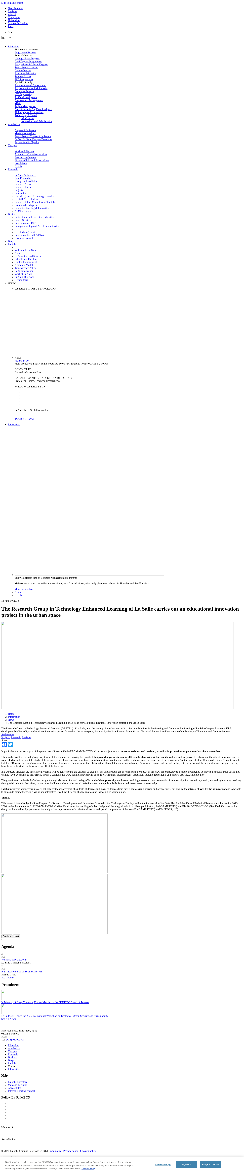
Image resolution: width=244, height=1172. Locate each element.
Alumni (12, 14)
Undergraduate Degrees (27, 58)
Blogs (11, 241)
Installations (21, 163)
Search (11, 32)
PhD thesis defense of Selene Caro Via (21, 971)
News (18, 592)
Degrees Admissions (25, 130)
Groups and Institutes (26, 181)
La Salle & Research (25, 175)
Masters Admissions (25, 133)
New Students (15, 8)
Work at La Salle (23, 274)
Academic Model (24, 265)
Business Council (24, 238)
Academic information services (31, 154)
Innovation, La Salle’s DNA (29, 235)
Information (14, 424)
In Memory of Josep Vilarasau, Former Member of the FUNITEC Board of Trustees (45, 1002)
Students (12, 11)
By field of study (23, 82)
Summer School (23, 76)
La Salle (12, 244)
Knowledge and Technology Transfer (34, 196)
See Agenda (7, 977)
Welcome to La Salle (25, 250)
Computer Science (24, 91)
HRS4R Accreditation (26, 199)
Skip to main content (12, 2)
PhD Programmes (24, 79)
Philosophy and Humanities (29, 112)
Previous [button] (7, 936)
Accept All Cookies (210, 1164)
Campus (12, 145)
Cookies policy (88, 1151)
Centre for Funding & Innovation (32, 208)
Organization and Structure (29, 256)
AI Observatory (23, 211)
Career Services (23, 220)
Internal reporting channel (21, 1091)
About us (19, 253)
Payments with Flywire (27, 142)
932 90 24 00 (22, 360)
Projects (19, 190)
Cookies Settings (163, 1164)
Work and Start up (24, 151)
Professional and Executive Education (34, 217)
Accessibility (14, 1088)
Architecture (7, 734)
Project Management (25, 106)
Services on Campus (25, 157)
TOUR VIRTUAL (25, 418)
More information (24, 589)
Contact (12, 283)
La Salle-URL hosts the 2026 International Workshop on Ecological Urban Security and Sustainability (54, 1016)
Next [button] (16, 936)
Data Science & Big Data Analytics (33, 109)
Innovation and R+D (25, 223)
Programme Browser (25, 52)
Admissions (14, 124)
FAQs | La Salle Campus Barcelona (33, 139)
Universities (14, 20)
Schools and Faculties (26, 259)
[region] (122, 1164)
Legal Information (24, 271)
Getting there (21, 280)
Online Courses (23, 70)
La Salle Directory (24, 277)
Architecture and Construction (30, 85)
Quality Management (26, 262)
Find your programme (26, 49)
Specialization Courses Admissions (33, 136)
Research (13, 169)
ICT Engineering (23, 94)
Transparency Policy (25, 268)
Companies (14, 17)
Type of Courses (23, 55)
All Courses (27, 118)
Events (18, 166)
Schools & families (18, 23)
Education (13, 46)
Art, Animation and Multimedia (31, 88)
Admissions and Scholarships (36, 121)
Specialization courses (26, 67)
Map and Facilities (17, 1085)
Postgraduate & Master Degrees (31, 64)
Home (11, 713)
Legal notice (54, 1151)
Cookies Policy (88, 1168)
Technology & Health (26, 115)
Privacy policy (70, 1151)
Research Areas (23, 184)
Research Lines (23, 187)
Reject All (186, 1164)
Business (12, 214)
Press (10, 26)
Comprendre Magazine (27, 205)
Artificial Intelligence (26, 97)
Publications (21, 193)
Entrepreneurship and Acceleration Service (37, 226)
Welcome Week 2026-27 (14, 959)
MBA (18, 103)
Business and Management (29, 100)
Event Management (25, 232)
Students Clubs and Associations (32, 160)
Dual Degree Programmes (28, 61)
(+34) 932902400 (15, 1039)
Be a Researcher (23, 178)
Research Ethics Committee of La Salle (35, 202)
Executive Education (25, 73)
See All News (8, 1019)
